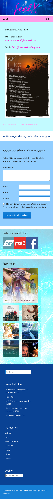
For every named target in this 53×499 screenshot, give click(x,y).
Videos (8, 458)
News (7, 454)
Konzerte (9, 445)
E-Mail (6, 192)
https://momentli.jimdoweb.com (21, 40)
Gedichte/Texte (11, 441)
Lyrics (7, 450)
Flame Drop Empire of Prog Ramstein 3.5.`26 (16, 410)
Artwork (8, 433)
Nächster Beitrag (39, 136)
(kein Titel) (9, 397)
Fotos (7, 437)
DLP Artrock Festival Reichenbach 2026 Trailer (17, 391)
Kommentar (9, 167)
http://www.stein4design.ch (26, 47)
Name (6, 186)
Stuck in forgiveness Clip (15, 415)
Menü (5, 19)
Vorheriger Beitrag (14, 136)
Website (6, 198)
